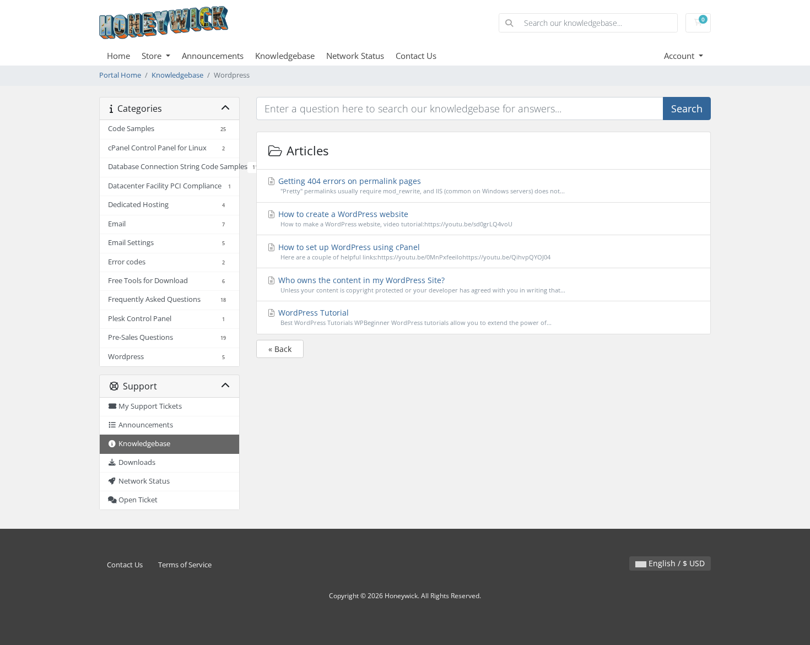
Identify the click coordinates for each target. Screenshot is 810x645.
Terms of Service (185, 565)
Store (153, 55)
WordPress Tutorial (414, 317)
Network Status (355, 55)
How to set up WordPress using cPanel (413, 251)
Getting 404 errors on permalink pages (420, 185)
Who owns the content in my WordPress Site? (420, 284)
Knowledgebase (285, 55)
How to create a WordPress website (394, 218)
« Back (279, 349)
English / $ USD (675, 563)
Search (687, 108)
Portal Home (120, 75)
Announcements (213, 55)
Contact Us (416, 55)
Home (118, 55)
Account (680, 55)
